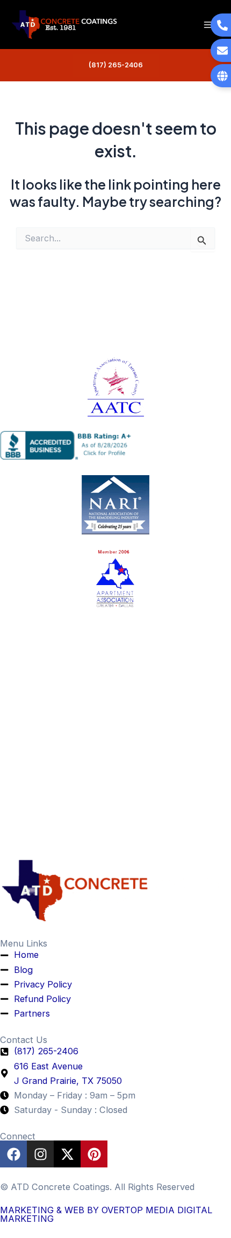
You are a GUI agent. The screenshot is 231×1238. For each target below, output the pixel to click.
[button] (116, 65)
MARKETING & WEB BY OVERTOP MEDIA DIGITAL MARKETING (106, 1214)
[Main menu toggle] (208, 24)
